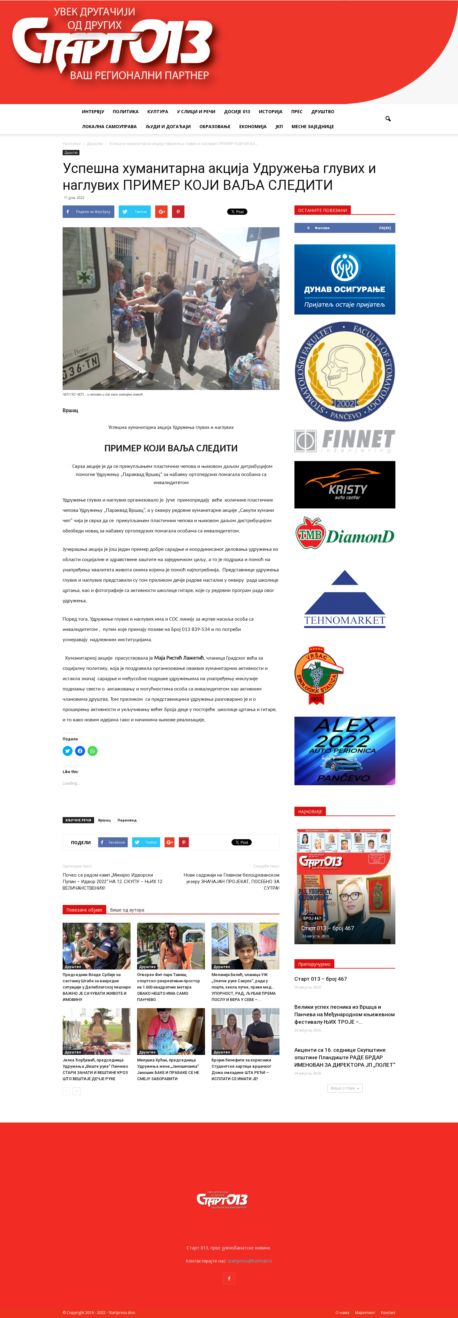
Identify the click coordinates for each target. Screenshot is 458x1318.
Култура (157, 111)
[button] (387, 119)
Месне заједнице (313, 126)
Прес (297, 111)
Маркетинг (365, 1312)
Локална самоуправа (109, 126)
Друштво (322, 111)
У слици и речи (196, 111)
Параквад (127, 820)
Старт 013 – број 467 (320, 979)
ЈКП (279, 126)
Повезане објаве (84, 910)
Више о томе (343, 1088)
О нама (342, 1312)
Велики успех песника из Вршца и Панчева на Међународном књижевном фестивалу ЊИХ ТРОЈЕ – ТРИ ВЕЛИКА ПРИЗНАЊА (344, 913)
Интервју (93, 111)
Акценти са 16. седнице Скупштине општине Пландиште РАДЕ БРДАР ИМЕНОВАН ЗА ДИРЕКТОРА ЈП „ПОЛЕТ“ (344, 1057)
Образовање (215, 126)
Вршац (104, 820)
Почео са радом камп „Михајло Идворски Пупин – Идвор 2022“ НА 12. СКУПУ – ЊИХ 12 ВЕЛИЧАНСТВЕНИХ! (112, 881)
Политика (126, 111)
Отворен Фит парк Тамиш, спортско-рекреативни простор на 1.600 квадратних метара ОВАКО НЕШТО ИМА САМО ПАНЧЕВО (168, 987)
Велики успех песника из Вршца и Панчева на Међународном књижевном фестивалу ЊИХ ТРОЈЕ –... (344, 1014)
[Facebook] (229, 1278)
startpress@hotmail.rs (250, 1261)
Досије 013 (237, 111)
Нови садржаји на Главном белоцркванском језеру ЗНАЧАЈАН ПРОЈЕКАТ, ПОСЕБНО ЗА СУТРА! (231, 881)
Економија (253, 126)
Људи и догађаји (168, 126)
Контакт (388, 1312)
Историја (271, 111)
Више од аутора (127, 910)
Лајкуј (385, 227)
